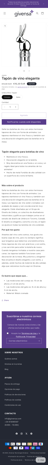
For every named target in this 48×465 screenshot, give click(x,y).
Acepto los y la (25, 335)
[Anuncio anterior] (4, 3)
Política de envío (16, 460)
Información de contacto (16, 456)
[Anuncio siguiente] (43, 3)
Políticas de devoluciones (15, 394)
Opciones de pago (12, 389)
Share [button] (6, 300)
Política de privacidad (37, 453)
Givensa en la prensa (13, 364)
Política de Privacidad (25, 336)
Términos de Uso (29, 333)
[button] (4, 13)
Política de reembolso (34, 456)
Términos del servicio (32, 460)
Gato (19, 97)
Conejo (8, 97)
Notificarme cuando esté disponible (24, 122)
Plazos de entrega (12, 384)
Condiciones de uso (13, 405)
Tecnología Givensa (21, 453)
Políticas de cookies (13, 400)
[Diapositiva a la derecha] (29, 70)
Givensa (11, 453)
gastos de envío (23, 87)
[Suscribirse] (38, 341)
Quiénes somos (11, 359)
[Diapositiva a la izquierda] (18, 70)
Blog (6, 369)
